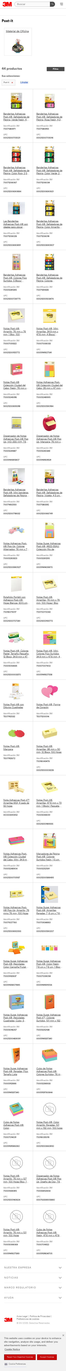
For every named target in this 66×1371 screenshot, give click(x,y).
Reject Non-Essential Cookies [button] (20, 1357)
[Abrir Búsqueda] (61, 4)
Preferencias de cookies (28, 1319)
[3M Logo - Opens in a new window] (7, 4)
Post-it (6, 82)
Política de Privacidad (40, 1316)
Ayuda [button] (9, 1298)
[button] (15, 1364)
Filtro (55, 69)
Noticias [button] (11, 1278)
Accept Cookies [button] (47, 1357)
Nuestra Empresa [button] (17, 1267)
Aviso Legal (22, 1316)
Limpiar (24, 82)
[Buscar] (52, 4)
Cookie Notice (12, 1349)
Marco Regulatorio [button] (20, 1288)
